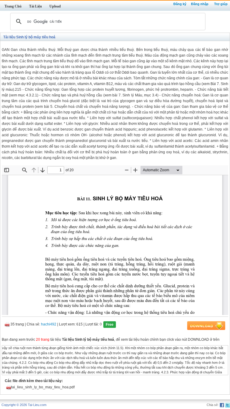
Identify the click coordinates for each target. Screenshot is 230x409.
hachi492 (48, 324)
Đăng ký (179, 4)
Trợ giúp (221, 4)
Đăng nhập (199, 4)
